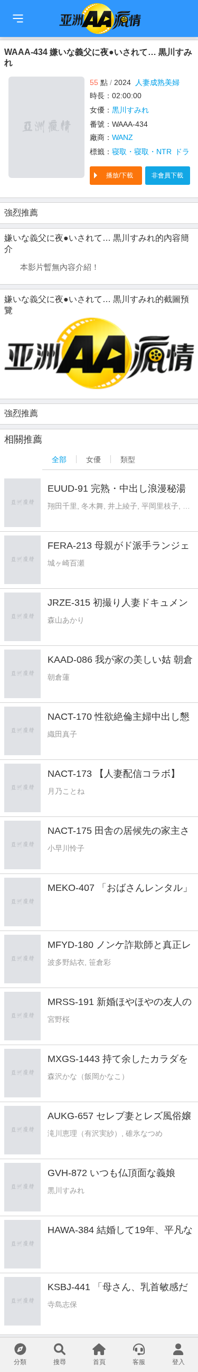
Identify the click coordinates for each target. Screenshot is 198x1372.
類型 (127, 459)
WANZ (122, 137)
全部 (59, 459)
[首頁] (18, 18)
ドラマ (186, 151)
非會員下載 (167, 175)
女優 (93, 459)
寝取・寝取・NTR (142, 151)
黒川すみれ (130, 110)
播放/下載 (119, 175)
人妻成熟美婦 (157, 82)
